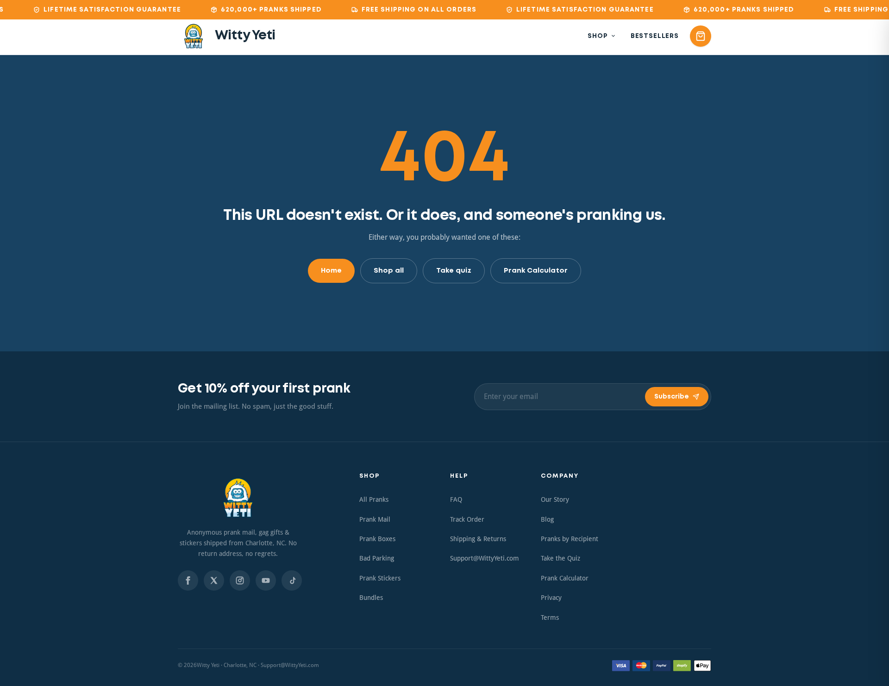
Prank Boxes (377, 539)
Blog (547, 519)
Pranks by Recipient (569, 539)
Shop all (389, 271)
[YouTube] (266, 580)
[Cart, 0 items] (700, 36)
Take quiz (453, 271)
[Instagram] (240, 580)
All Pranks (373, 499)
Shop (597, 36)
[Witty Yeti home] (238, 498)
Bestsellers (655, 36)
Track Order (467, 519)
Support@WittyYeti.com (484, 558)
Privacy (551, 597)
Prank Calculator (536, 271)
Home (331, 271)
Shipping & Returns (478, 539)
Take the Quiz (560, 558)
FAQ (456, 499)
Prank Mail (374, 519)
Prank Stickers (380, 578)
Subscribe (671, 396)
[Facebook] (188, 580)
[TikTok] (292, 580)
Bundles (371, 597)
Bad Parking (376, 558)
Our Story (555, 499)
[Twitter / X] (214, 580)
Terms (550, 617)
